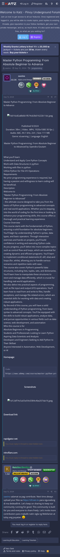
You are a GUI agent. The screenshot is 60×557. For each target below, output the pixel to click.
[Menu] (2, 3)
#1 (55, 97)
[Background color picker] (46, 3)
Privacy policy (30, 551)
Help (43, 551)
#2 (55, 492)
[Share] (51, 97)
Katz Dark (9, 548)
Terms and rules (13, 551)
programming (37, 68)
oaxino (8, 68)
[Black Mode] (57, 3)
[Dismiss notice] (55, 47)
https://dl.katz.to (31, 500)
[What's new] (52, 3)
